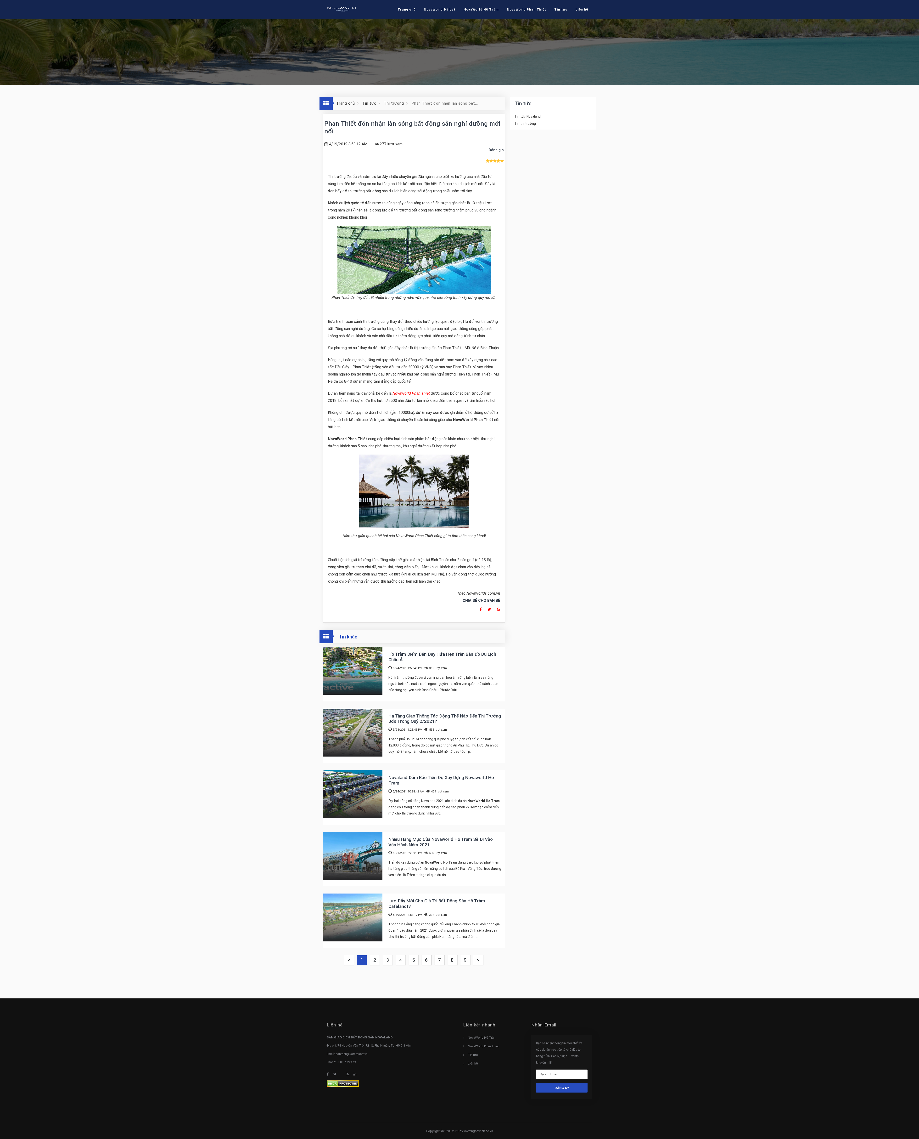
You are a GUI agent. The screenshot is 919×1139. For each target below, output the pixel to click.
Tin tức (473, 1055)
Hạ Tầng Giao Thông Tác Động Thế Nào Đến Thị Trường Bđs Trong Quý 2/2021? (444, 718)
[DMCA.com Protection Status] (343, 1083)
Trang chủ (407, 9)
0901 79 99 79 (346, 1062)
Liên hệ (473, 1063)
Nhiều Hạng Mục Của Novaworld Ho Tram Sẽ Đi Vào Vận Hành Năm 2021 (440, 842)
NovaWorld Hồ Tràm (481, 9)
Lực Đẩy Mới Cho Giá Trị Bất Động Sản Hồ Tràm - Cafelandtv (438, 903)
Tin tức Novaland (528, 116)
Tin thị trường (525, 123)
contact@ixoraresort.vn (352, 1054)
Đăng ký (562, 1088)
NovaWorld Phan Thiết (526, 9)
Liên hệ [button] (582, 9)
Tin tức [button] (560, 9)
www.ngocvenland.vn (478, 1131)
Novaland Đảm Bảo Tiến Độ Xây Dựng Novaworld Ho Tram (441, 780)
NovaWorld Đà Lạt (439, 9)
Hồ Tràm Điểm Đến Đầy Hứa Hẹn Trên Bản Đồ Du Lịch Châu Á (442, 656)
